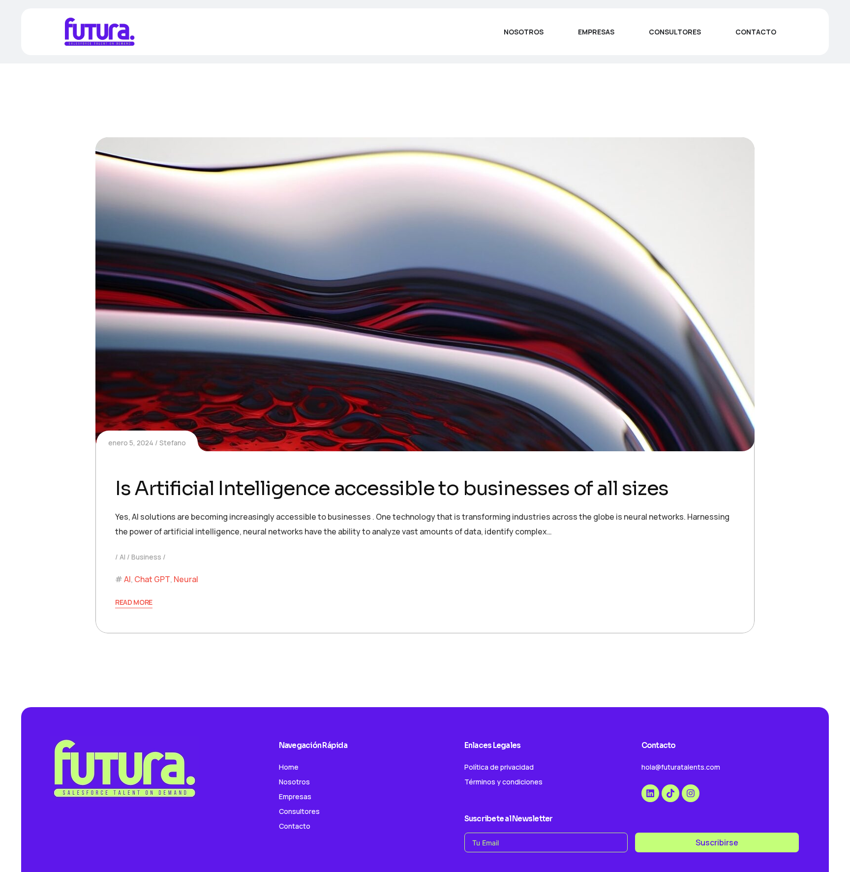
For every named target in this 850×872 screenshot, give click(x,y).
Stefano (172, 442)
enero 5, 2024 (130, 442)
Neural (186, 579)
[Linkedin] (650, 793)
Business (146, 556)
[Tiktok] (670, 793)
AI (122, 556)
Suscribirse (717, 842)
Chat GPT (152, 579)
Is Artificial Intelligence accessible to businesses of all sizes (391, 488)
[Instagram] (690, 793)
